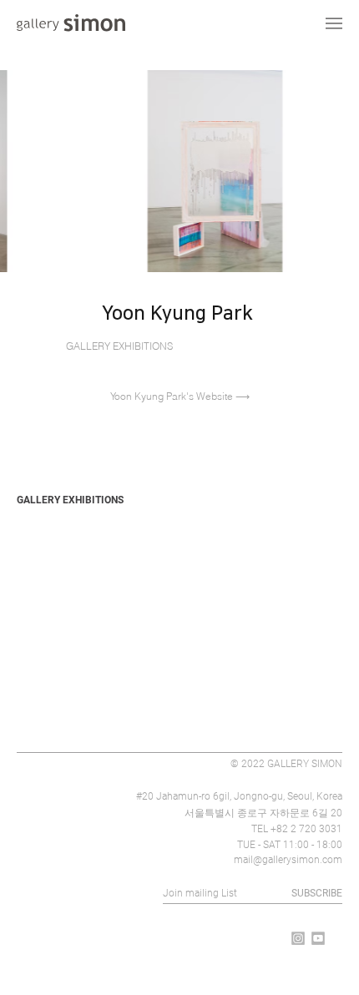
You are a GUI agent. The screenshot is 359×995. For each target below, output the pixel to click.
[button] (296, 370)
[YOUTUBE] (318, 938)
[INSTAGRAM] (298, 938)
